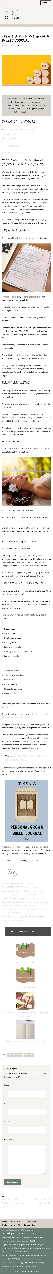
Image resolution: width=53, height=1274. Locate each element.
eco (38, 898)
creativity (12, 895)
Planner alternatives (20, 906)
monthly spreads (38, 902)
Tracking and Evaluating (14, 153)
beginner (5, 884)
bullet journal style (8, 891)
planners (4, 913)
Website (7, 1122)
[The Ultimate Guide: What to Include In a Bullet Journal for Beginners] (25, 1001)
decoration (25, 895)
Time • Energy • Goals (27, 1225)
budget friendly (14, 884)
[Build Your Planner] (14, 15)
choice (35, 891)
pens (10, 905)
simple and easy (6, 916)
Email (7, 1103)
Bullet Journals (8, 1225)
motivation (47, 902)
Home (4, 1222)
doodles (33, 898)
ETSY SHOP (15, 1222)
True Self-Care (13, 146)
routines (38, 913)
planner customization (10, 909)
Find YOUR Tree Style (25, 962)
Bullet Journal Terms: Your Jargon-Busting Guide (25, 1041)
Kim (5, 45)
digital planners (9, 898)
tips (11, 920)
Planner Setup (30, 1222)
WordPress (34, 1271)
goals (42, 898)
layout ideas (6, 902)
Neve (16, 1271)
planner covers (33, 905)
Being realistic (10, 139)
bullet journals (12, 887)
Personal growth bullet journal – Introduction (23, 129)
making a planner (19, 902)
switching (41, 916)
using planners (20, 920)
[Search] (26, 26)
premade (25, 913)
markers (29, 902)
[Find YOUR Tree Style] (25, 951)
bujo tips (30, 884)
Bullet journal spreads (32, 888)
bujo (23, 883)
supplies (33, 916)
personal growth (15, 1055)
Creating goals (10, 134)
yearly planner (32, 920)
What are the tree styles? (25, 987)
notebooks (5, 905)
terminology (5, 920)
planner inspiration (40, 909)
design (33, 895)
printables (32, 913)
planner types (15, 913)
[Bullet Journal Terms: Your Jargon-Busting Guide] (25, 1030)
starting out (20, 916)
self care (28, 1055)
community (5, 895)
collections (41, 891)
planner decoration (26, 909)
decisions (18, 895)
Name (7, 1085)
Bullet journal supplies (24, 891)
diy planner (23, 898)
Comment (9, 1140)
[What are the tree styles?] (25, 976)
